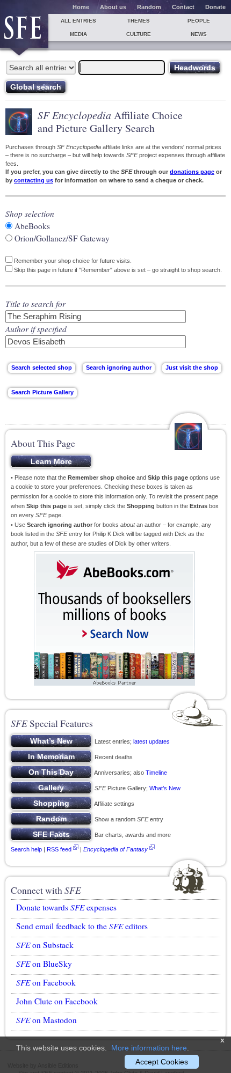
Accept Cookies (161, 1061)
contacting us (33, 180)
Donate (215, 7)
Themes (138, 21)
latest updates (151, 741)
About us (113, 7)
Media (78, 34)
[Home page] (24, 31)
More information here (149, 1047)
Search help (26, 849)
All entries (78, 21)
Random (149, 7)
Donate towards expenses (66, 907)
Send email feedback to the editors (82, 926)
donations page (192, 171)
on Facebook (46, 982)
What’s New (165, 788)
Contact (183, 7)
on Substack (45, 944)
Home (81, 7)
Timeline (156, 772)
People (198, 21)
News (199, 34)
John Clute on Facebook (57, 1001)
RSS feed (59, 849)
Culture (138, 34)
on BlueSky (44, 963)
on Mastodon (46, 1020)
